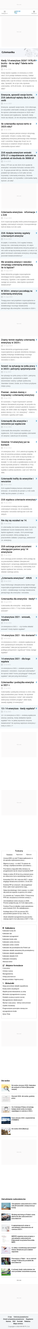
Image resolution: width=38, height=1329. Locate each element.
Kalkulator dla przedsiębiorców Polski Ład (16, 947)
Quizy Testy (6, 1014)
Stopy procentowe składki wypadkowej (15, 986)
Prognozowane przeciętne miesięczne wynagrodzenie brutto (15, 1010)
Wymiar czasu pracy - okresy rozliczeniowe (17, 1003)
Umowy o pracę (8, 971)
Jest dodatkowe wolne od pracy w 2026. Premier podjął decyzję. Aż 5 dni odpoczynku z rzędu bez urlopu (18, 902)
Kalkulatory (10, 928)
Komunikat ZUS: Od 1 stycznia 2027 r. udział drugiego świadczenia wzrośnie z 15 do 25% (17, 880)
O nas (10, 1317)
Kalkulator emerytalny (10, 959)
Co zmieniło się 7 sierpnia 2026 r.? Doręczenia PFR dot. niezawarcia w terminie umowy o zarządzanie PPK (18, 897)
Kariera (8, 1321)
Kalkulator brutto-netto (10, 939)
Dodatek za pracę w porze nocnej (13, 997)
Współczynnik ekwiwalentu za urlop (14, 991)
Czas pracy (6, 968)
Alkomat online (7, 961)
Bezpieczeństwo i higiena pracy (13, 979)
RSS (14, 1321)
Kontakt (20, 1321)
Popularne (9, 854)
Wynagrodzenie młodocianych (12, 1000)
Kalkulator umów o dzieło (11, 945)
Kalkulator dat (7, 933)
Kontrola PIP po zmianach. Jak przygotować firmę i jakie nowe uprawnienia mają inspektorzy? (17, 886)
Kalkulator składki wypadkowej (13, 953)
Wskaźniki (9, 983)
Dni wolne (5, 1080)
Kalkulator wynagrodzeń (10, 936)
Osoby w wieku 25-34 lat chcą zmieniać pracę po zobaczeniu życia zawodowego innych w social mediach (18, 875)
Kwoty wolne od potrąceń (11, 989)
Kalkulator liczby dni (9, 931)
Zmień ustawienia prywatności (13, 1319)
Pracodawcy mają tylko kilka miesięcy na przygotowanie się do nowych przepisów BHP (18, 870)
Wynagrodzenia (8, 974)
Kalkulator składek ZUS (10, 956)
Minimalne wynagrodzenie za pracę (14, 994)
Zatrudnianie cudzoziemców (13, 1199)
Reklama (27, 1321)
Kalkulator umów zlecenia (11, 942)
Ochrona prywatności (21, 1317)
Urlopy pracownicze (9, 976)
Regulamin (29, 1319)
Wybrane (29, 854)
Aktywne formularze (14, 965)
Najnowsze (19, 854)
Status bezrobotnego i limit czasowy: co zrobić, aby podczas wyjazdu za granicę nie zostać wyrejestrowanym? (18, 891)
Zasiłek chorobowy (9, 1005)
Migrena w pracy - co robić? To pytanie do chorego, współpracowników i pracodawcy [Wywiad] (17, 865)
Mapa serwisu (18, 1324)
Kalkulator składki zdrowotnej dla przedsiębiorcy (18, 950)
